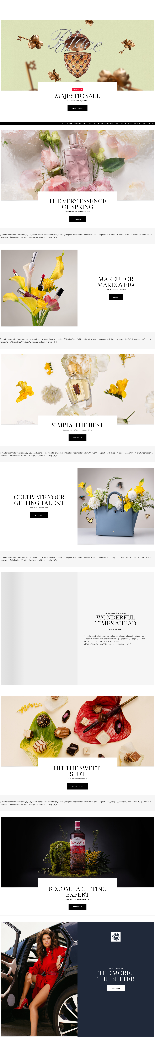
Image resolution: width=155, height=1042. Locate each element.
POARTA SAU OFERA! (115, 629)
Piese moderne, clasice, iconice (116, 613)
